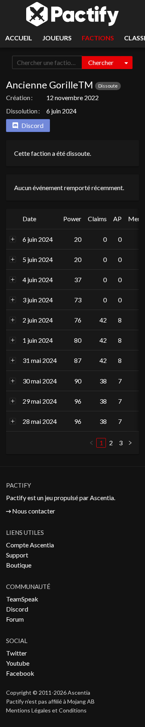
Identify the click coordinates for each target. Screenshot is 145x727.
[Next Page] (130, 443)
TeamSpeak (22, 599)
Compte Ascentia (30, 545)
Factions (98, 38)
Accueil (18, 38)
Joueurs (57, 38)
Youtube (17, 663)
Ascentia (102, 497)
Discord (17, 609)
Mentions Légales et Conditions (46, 710)
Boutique (18, 565)
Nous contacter (33, 511)
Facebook (20, 673)
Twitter (16, 653)
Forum (15, 619)
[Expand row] (13, 239)
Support (17, 555)
